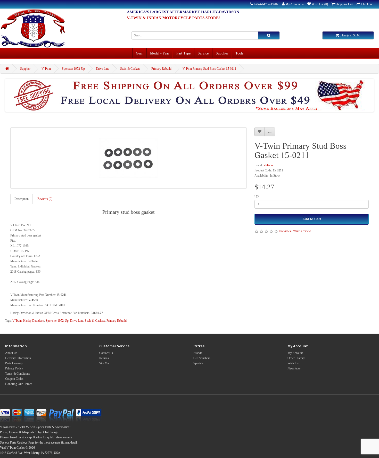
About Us (11, 353)
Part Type (183, 53)
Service (203, 53)
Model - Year (159, 53)
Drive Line (102, 68)
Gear (139, 53)
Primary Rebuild (161, 68)
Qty (256, 196)
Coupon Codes (14, 379)
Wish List (293, 363)
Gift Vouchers (201, 358)
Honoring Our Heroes (18, 384)
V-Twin (46, 68)
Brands (197, 353)
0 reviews (285, 231)
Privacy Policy (14, 368)
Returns (104, 358)
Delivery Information (18, 358)
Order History (296, 358)
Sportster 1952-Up (73, 68)
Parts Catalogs (14, 363)
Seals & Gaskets (130, 68)
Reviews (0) (44, 199)
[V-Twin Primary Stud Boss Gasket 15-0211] (128, 158)
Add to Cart (311, 219)
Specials (198, 363)
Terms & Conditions (17, 373)
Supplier (222, 53)
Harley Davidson (33, 320)
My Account (295, 353)
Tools (239, 53)
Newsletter (294, 368)
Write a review (302, 231)
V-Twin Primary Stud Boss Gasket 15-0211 (209, 68)
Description (21, 199)
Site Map (104, 363)
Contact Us (106, 353)
